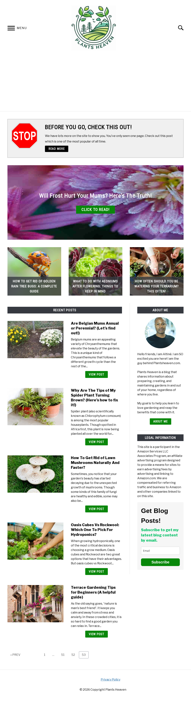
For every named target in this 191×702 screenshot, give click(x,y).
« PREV (15, 655)
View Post (96, 374)
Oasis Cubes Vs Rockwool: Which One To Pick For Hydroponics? (95, 530)
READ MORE (56, 148)
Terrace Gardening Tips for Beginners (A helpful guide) (93, 592)
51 (64, 655)
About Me (160, 421)
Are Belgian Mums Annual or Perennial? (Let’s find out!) (95, 328)
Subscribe (160, 562)
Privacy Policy (110, 679)
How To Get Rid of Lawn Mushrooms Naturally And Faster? (95, 463)
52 (74, 655)
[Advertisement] (95, 83)
